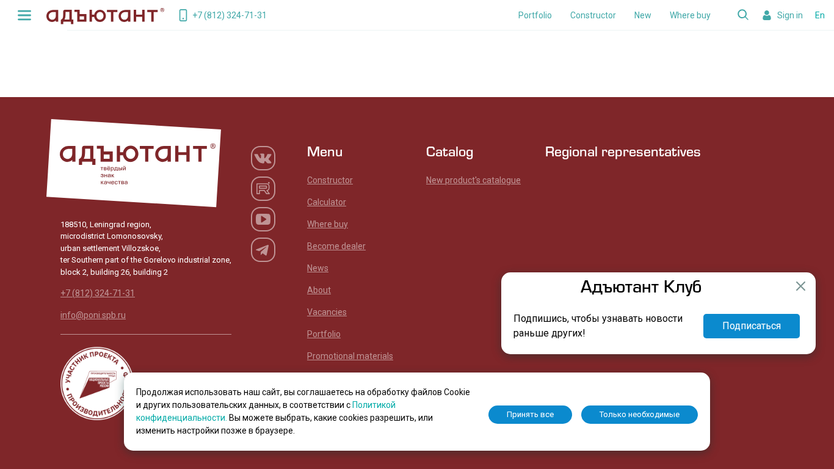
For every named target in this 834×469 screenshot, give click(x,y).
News (317, 268)
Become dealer (336, 246)
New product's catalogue (473, 180)
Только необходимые (640, 414)
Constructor (593, 15)
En (820, 15)
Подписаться (751, 326)
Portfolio (535, 15)
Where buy (690, 15)
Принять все (530, 414)
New (642, 15)
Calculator (326, 202)
